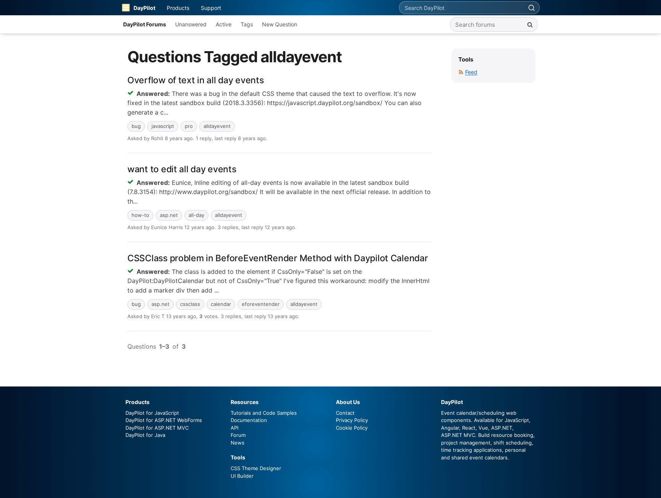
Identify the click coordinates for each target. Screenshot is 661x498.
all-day (196, 215)
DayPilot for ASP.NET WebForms (163, 420)
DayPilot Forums (144, 24)
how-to (140, 215)
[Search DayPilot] (531, 8)
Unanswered (191, 24)
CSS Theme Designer (256, 468)
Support (211, 8)
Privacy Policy (352, 420)
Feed (471, 72)
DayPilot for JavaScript (152, 413)
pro (189, 126)
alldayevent (217, 126)
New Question (279, 24)
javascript (162, 126)
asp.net (169, 215)
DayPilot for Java (145, 435)
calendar (221, 304)
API (234, 428)
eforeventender (261, 304)
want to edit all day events (181, 169)
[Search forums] (529, 24)
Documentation (249, 420)
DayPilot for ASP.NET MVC (157, 428)
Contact (345, 413)
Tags (247, 24)
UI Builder (242, 476)
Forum (238, 435)
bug (136, 126)
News (237, 443)
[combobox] (461, 8)
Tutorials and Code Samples (264, 413)
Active (223, 24)
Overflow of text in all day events (195, 80)
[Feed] (461, 72)
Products (178, 8)
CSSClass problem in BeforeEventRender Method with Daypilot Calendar (277, 258)
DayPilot (144, 8)
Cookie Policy (352, 428)
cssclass (190, 304)
